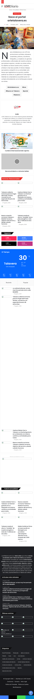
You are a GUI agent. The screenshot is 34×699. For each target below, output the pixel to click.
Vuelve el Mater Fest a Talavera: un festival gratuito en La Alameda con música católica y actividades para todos (25, 196)
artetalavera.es (13, 87)
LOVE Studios (27, 678)
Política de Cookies (23, 684)
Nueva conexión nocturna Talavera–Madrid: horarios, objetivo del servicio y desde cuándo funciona (8, 220)
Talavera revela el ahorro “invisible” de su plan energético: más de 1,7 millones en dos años (25, 219)
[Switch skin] (29, 7)
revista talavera (27, 665)
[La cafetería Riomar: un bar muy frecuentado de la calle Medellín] (6, 290)
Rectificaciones (17, 687)
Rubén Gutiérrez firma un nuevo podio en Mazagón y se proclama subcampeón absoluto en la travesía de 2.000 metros (25, 532)
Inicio (10, 9)
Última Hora (23, 9)
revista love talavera (7, 665)
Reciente (8, 282)
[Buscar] (32, 7)
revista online (18, 665)
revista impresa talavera (24, 662)
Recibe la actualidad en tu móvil (17, 456)
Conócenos (10, 681)
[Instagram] (21, 127)
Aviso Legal (24, 681)
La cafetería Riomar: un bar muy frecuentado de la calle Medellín (22, 290)
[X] (18, 127)
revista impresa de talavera (8, 662)
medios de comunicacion (8, 659)
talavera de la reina (7, 671)
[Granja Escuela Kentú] (28, 640)
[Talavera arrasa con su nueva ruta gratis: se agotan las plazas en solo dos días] (17, 638)
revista (18, 659)
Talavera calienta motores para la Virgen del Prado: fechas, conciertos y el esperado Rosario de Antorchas (8, 196)
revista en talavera (27, 659)
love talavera (21, 656)
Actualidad (16, 9)
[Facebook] (16, 127)
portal (26, 91)
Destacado (15, 653)
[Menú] (2, 7)
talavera (17, 95)
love (24, 87)
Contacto (17, 681)
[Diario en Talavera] (11, 6)
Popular (25, 282)
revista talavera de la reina (8, 668)
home (9, 656)
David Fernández (6, 653)
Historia (4, 656)
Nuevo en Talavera (13, 91)
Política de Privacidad (11, 684)
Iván (7, 24)
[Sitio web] (13, 127)
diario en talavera (25, 653)
